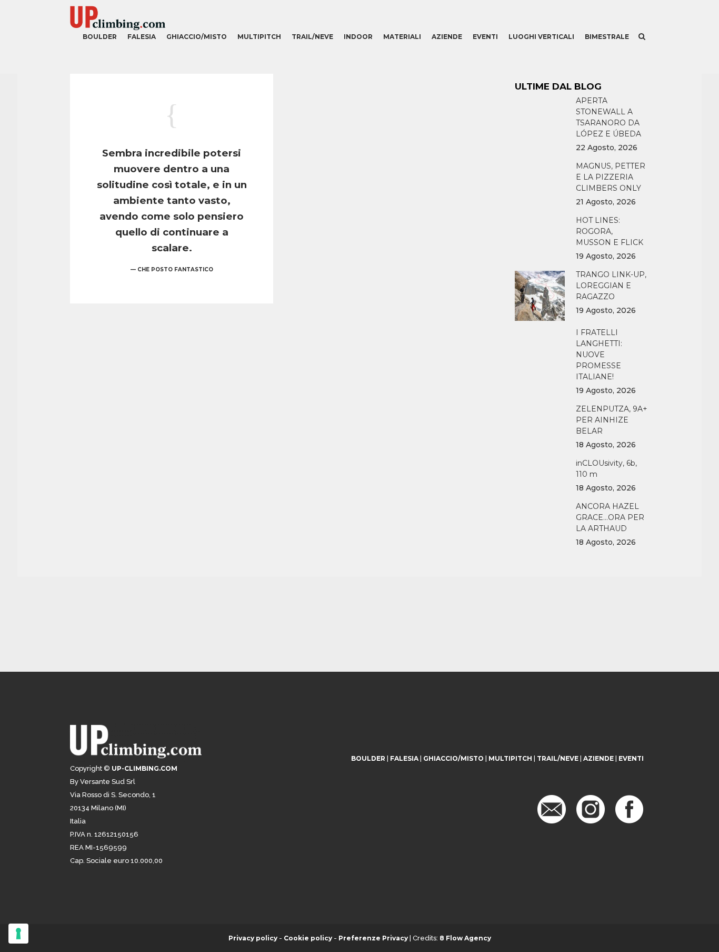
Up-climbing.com (144, 768)
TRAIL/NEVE (557, 758)
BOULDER (368, 758)
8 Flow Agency (465, 938)
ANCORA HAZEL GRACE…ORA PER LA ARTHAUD (610, 517)
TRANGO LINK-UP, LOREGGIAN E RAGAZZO (611, 285)
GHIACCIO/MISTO (453, 758)
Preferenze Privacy (373, 938)
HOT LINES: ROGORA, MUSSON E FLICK (609, 231)
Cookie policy (308, 938)
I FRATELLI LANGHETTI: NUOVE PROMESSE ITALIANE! (599, 354)
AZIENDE (598, 758)
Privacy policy (252, 938)
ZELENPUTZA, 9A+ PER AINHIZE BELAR (611, 420)
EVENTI (631, 758)
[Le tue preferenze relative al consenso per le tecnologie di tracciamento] (18, 934)
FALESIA (404, 758)
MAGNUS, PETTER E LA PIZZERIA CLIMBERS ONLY (610, 177)
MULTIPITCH (510, 758)
